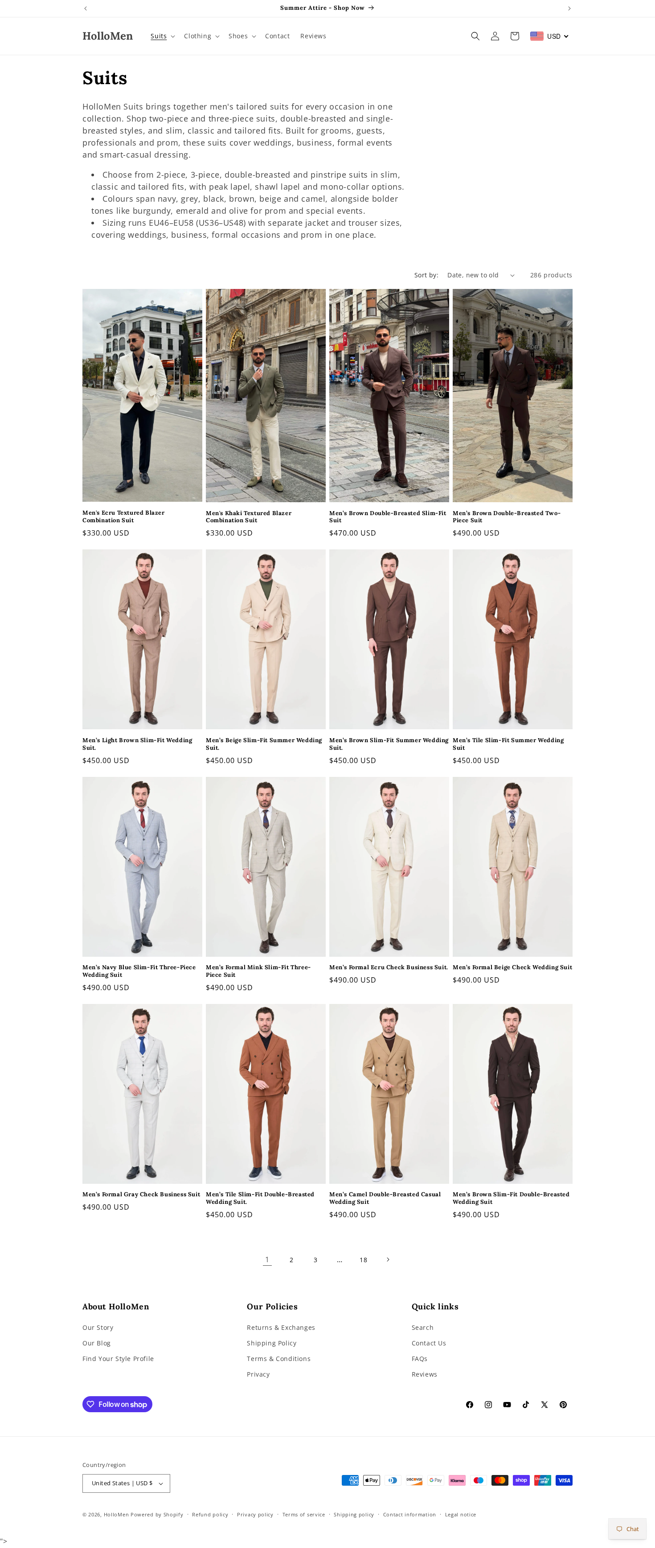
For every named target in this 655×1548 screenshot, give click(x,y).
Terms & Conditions (279, 1358)
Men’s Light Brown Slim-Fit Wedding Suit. (137, 744)
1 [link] (267, 1259)
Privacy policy (255, 1514)
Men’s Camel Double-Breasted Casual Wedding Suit (385, 1198)
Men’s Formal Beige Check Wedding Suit (512, 967)
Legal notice (460, 1514)
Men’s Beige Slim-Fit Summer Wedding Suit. (264, 744)
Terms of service (303, 1514)
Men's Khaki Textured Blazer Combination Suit (248, 517)
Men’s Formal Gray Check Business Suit (141, 1194)
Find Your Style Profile (118, 1358)
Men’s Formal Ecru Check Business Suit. (388, 967)
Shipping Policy (271, 1343)
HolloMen (116, 1514)
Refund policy (210, 1514)
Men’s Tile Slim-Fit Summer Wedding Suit (508, 744)
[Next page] (387, 1259)
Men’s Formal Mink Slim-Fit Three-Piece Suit (258, 971)
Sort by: (426, 275)
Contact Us (429, 1343)
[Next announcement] (569, 8)
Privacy (258, 1374)
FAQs (420, 1358)
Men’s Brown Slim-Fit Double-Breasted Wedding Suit (511, 1198)
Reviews (425, 1374)
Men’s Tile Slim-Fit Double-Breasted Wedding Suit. (260, 1198)
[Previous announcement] (85, 8)
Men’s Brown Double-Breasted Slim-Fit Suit (387, 517)
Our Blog (96, 1343)
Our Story (97, 1327)
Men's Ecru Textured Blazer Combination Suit (123, 516)
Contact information (409, 1514)
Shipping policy (354, 1514)
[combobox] (549, 36)
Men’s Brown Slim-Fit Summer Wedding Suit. (389, 744)
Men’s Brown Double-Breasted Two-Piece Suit (507, 517)
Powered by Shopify (157, 1514)
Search (423, 1327)
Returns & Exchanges (281, 1327)
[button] (162, 36)
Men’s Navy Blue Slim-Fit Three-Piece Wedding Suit (139, 971)
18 (363, 1259)
